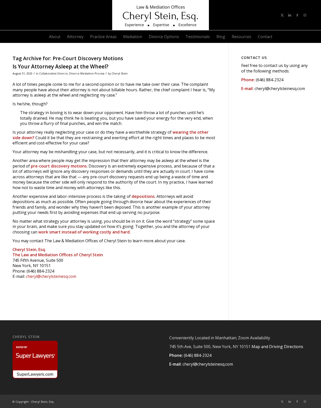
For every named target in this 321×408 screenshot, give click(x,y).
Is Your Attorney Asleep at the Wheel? (60, 66)
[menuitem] (55, 36)
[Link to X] (282, 15)
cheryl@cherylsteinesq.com (51, 276)
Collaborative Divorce (53, 73)
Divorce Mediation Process (86, 73)
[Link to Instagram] (304, 15)
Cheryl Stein (120, 73)
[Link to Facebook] (297, 15)
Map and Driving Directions (277, 346)
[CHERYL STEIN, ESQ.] (160, 15)
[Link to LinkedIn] (289, 15)
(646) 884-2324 (269, 80)
